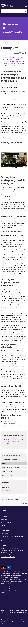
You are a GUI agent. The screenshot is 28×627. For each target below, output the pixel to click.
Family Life (4, 390)
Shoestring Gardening (9, 423)
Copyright (4, 517)
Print (23, 53)
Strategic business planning (11, 43)
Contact (16, 53)
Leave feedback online (8, 557)
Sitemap (3, 525)
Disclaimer (4, 519)
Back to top (23, 503)
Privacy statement (6, 522)
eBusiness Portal (6, 533)
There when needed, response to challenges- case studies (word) (15, 442)
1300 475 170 (9, 553)
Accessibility (5, 514)
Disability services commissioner (11, 541)
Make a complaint (6, 555)
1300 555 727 (21, 612)
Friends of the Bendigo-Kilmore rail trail (13, 425)
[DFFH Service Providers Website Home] (8, 6)
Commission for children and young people (12, 537)
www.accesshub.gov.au (10, 614)
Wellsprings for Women (9, 421)
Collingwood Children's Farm (10, 427)
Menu (26, 7)
